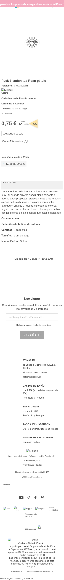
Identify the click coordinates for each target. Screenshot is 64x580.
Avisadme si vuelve (13, 133)
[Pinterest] (42, 497)
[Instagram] (28, 497)
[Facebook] (35, 497)
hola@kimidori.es (35, 477)
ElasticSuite (28, 579)
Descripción (8, 182)
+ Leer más (6, 113)
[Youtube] (21, 497)
